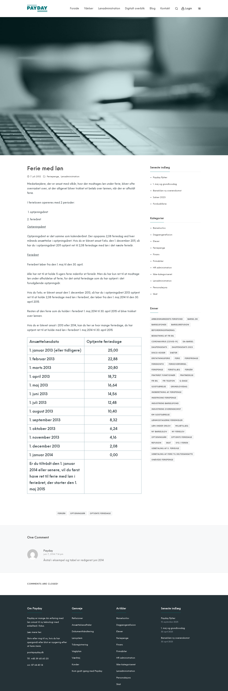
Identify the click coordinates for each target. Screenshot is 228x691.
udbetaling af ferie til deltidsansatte (172, 454)
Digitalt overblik (135, 8)
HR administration (162, 267)
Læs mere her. (34, 632)
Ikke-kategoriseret (162, 274)
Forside (74, 8)
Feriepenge (53, 176)
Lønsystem (77, 638)
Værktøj (76, 657)
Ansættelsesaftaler (82, 624)
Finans (156, 254)
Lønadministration (109, 8)
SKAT (168, 443)
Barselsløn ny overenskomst (167, 190)
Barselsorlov (159, 228)
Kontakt (165, 8)
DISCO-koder (158, 353)
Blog (152, 8)
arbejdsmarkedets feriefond (167, 319)
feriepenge (157, 370)
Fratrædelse (186, 375)
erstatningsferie (161, 358)
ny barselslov (159, 432)
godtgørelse (159, 387)
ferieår (61, 514)
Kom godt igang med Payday (87, 671)
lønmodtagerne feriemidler (167, 420)
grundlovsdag (179, 387)
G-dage (184, 381)
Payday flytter (160, 177)
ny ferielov (178, 432)
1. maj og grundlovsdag (165, 184)
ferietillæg (174, 370)
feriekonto (158, 364)
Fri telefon (169, 381)
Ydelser (88, 8)
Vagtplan (76, 651)
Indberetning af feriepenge (166, 392)
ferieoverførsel (177, 364)
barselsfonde (159, 325)
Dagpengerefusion (162, 234)
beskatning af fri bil (163, 336)
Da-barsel (188, 342)
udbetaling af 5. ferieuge (165, 448)
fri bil (155, 381)
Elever (156, 241)
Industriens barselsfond (165, 403)
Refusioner (77, 618)
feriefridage (191, 358)
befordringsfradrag (163, 330)
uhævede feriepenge (162, 460)
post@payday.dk (35, 652)
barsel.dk (193, 319)
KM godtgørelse (161, 415)
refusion (156, 443)
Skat (155, 294)
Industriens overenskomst (166, 409)
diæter (173, 353)
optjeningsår (77, 514)
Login (188, 8)
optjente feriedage (100, 514)
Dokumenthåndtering (83, 631)
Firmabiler (158, 261)
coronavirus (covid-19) (165, 342)
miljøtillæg (181, 426)
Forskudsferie (160, 204)
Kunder (75, 664)
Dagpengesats (159, 347)
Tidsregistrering (80, 644)
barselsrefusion (180, 325)
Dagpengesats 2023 (182, 347)
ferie (177, 358)
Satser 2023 (159, 197)
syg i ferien (182, 443)
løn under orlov (161, 426)
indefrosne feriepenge (164, 398)
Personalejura (160, 287)
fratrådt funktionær (163, 375)
